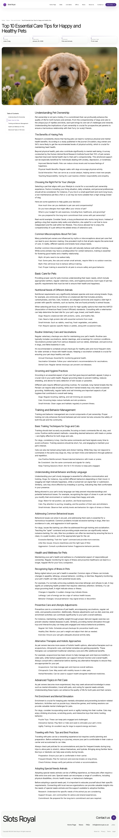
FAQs (88, 825)
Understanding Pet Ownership (16, 117)
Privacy (103, 831)
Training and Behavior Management (18, 123)
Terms (109, 831)
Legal (113, 831)
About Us (96, 831)
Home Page (71, 825)
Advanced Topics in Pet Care (16, 129)
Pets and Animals (15, 20)
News (8, 20)
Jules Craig (6, 41)
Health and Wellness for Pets (16, 126)
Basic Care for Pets (13, 120)
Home (3, 20)
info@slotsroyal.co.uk (101, 825)
